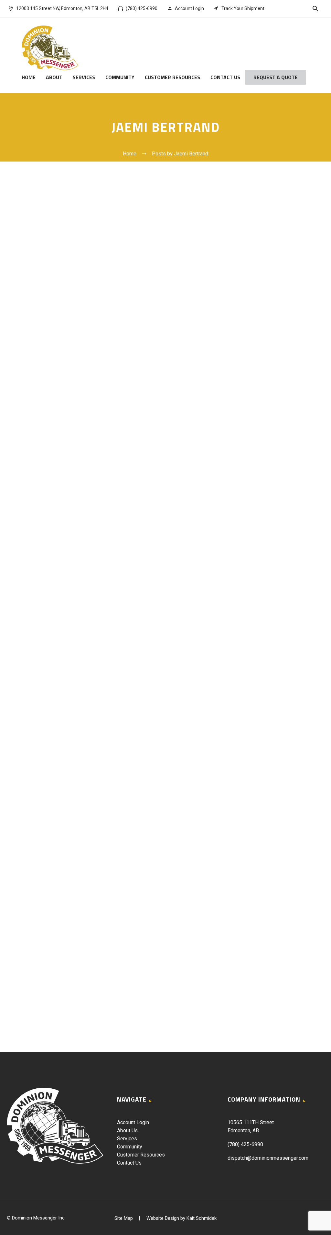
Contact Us (225, 77)
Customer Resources (172, 77)
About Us (127, 1130)
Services (84, 77)
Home (29, 77)
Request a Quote (275, 77)
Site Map (123, 1218)
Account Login (133, 1122)
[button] (315, 9)
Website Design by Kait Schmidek (181, 1218)
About (54, 77)
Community (119, 77)
